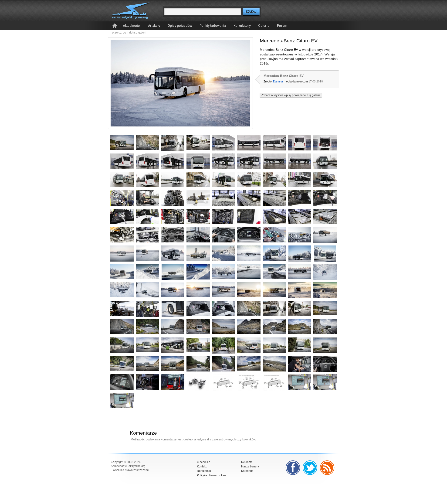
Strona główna (114, 26)
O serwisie (203, 462)
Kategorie (247, 471)
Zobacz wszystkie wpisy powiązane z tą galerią (291, 95)
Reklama (247, 462)
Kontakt (202, 466)
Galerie (263, 25)
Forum (282, 25)
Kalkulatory (242, 25)
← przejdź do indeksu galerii (127, 32)
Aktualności (132, 25)
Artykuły (154, 25)
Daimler (278, 81)
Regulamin (204, 471)
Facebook (292, 467)
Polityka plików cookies (211, 475)
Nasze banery (250, 466)
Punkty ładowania (213, 25)
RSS (327, 467)
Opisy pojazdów (180, 25)
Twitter (310, 467)
